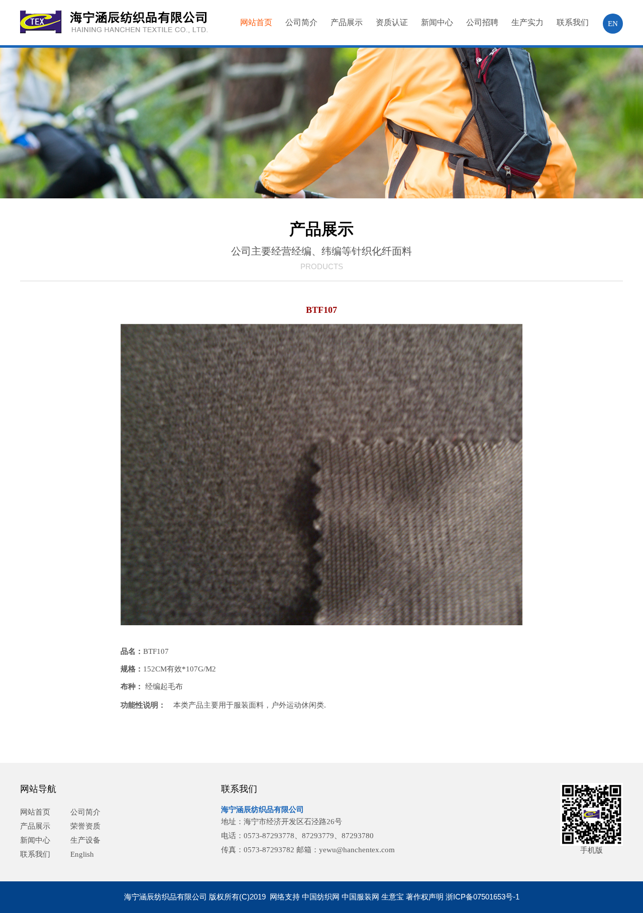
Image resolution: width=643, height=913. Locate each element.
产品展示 (347, 22)
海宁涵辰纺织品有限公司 (262, 810)
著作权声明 (425, 896)
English (82, 854)
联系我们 (573, 22)
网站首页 (256, 22)
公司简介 (301, 22)
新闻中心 (437, 22)
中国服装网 (360, 896)
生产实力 (527, 22)
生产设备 (85, 840)
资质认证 (392, 22)
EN (613, 24)
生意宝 (392, 896)
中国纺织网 (321, 896)
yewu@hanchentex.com (357, 850)
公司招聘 (482, 22)
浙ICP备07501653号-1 (482, 896)
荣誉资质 (85, 826)
